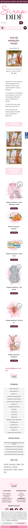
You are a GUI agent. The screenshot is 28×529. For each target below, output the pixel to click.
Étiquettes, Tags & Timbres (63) (14, 419)
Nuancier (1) (14, 394)
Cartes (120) (14, 414)
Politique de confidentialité (12, 520)
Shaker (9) (14, 409)
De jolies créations (8, 469)
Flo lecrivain (14, 467)
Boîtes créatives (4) (14, 388)
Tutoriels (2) (14, 430)
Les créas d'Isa (7, 467)
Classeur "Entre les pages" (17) (14, 401)
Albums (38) (14, 417)
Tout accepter (14, 527)
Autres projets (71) (14, 427)
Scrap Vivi (20, 469)
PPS (23, 464)
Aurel (5, 472)
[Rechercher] (21, 22)
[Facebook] (26, 133)
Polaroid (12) (14, 404)
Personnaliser (7, 523)
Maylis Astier (12, 464)
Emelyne (19, 464)
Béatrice (15, 469)
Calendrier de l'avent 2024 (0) (14, 432)
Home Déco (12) (14, 425)
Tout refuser (20, 523)
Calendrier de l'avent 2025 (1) (14, 399)
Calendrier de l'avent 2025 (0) (14, 396)
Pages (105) (14, 412)
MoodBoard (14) (14, 422)
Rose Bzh (6, 464)
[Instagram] (26, 137)
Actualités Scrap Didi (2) (14, 407)
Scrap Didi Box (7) (14, 391)
